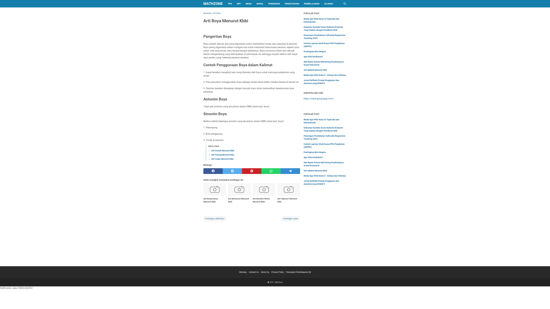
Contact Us (254, 272)
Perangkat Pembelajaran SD (298, 272)
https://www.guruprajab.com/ (319, 98)
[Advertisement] (251, 242)
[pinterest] (251, 171)
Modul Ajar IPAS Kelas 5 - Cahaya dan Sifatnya (325, 75)
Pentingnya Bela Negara (315, 51)
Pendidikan (274, 4)
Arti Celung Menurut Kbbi (222, 155)
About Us (265, 272)
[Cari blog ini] (345, 3)
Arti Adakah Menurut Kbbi (315, 70)
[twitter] (232, 171)
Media (249, 4)
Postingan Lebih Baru (214, 218)
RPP (239, 4)
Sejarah (328, 4)
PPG (230, 4)
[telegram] (290, 171)
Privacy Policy (277, 272)
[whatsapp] (271, 171)
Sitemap (242, 272)
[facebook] (213, 171)
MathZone (213, 4)
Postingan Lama (290, 218)
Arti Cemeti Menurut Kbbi (222, 150)
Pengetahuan (292, 4)
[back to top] (544, 302)
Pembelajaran (311, 4)
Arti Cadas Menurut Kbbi (222, 159)
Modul (260, 4)
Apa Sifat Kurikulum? (313, 57)
